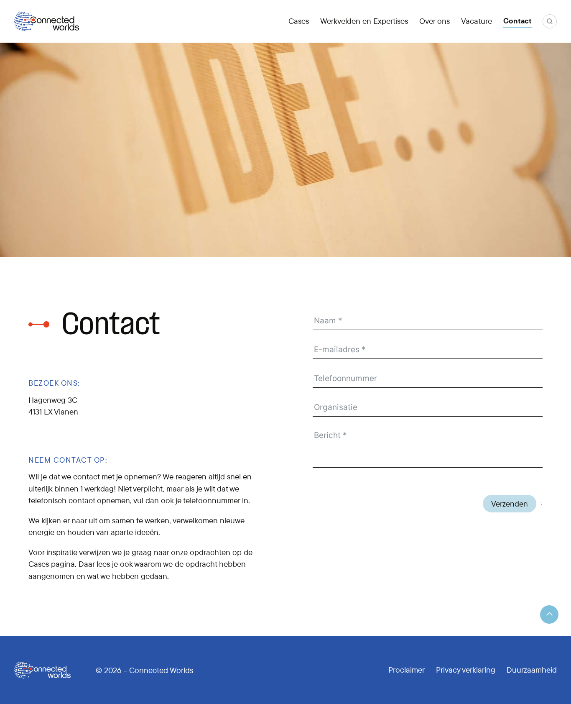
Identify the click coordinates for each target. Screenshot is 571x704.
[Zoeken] (550, 21)
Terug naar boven (549, 614)
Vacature (476, 21)
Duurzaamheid (532, 670)
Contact (517, 21)
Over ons (434, 21)
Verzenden (509, 504)
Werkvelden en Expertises (364, 21)
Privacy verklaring (465, 670)
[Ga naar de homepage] (46, 21)
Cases (298, 21)
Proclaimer (406, 670)
